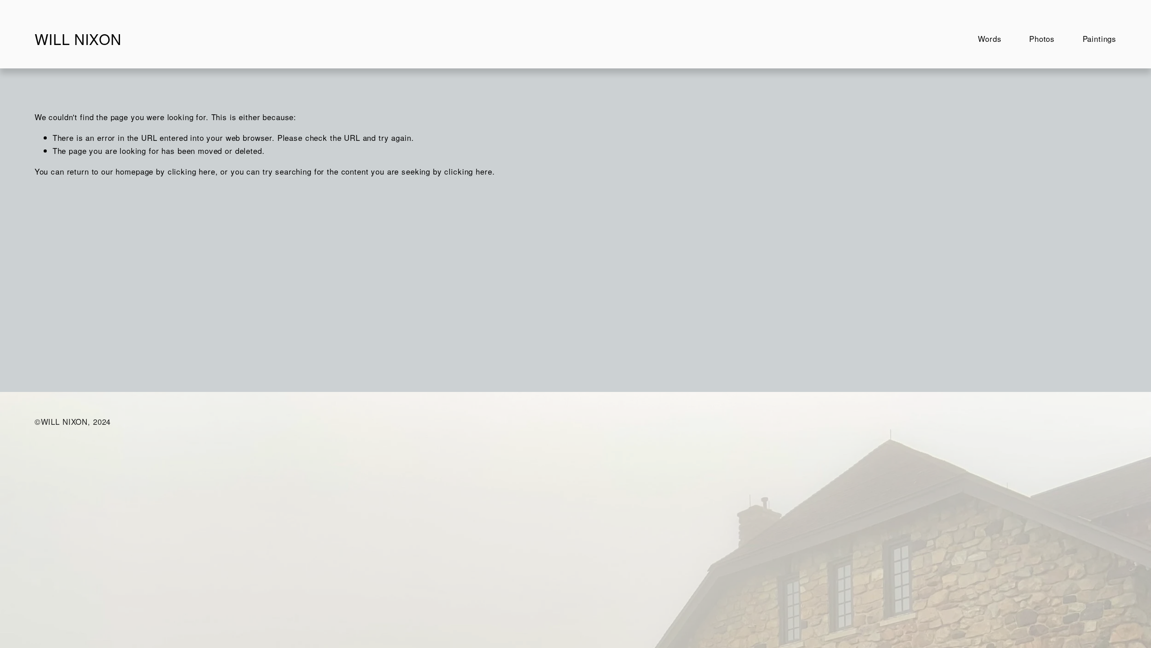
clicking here (191, 171)
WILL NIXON (78, 38)
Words (989, 38)
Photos (1042, 38)
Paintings (1100, 38)
